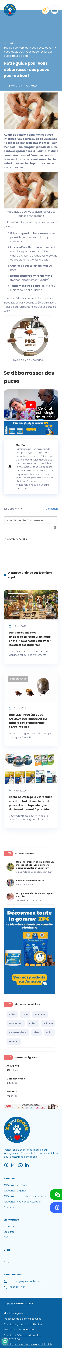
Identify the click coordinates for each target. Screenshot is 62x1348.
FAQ (6, 1237)
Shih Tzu (48, 1023)
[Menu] (54, 10)
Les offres (9, 1231)
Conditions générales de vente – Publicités (28, 1344)
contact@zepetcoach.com (25, 1281)
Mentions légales (13, 1313)
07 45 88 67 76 (17, 1287)
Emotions (40, 1014)
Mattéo (33, 86)
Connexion (51, 508)
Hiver (36, 1032)
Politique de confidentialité (19, 1329)
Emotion (13, 1041)
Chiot (49, 1032)
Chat (25, 1014)
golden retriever (18, 1032)
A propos (9, 1226)
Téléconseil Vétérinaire (16, 1185)
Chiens (33, 1023)
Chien (12, 1014)
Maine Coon (15, 1023)
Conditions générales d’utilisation (23, 1324)
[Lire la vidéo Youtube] (31, 404)
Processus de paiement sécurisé (22, 1318)
